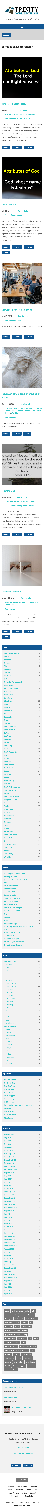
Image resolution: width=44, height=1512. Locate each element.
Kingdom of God (10, 800)
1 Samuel (9, 1042)
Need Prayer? (13, 1493)
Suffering (24, 408)
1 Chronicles (10, 1051)
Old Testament (10, 1026)
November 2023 (10, 1239)
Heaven (7, 784)
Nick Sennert (9, 1118)
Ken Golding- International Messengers (19, 1105)
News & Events (31, 1490)
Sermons (6, 35)
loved (36, 1338)
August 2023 (9, 1249)
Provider (16, 1354)
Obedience (9, 501)
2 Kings (8, 1048)
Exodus (7, 215)
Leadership (8, 809)
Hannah (24, 1323)
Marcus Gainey (10, 1115)
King (25, 1335)
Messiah (20, 411)
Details (5, 147)
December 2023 (10, 1236)
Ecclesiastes (10, 1057)
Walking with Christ (12, 932)
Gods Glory (8, 695)
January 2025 (9, 1195)
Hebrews (9, 1011)
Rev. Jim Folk (24, 110)
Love (6, 755)
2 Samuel (9, 1045)
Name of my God (11, 1346)
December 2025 (10, 1160)
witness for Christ (11, 1370)
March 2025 (8, 1189)
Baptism (7, 774)
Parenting (8, 746)
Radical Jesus (26, 1354)
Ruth (6, 920)
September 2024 (10, 1208)
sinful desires (30, 1362)
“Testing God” (9, 490)
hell (31, 1323)
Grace (6, 656)
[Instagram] (17, 1459)
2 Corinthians (9, 892)
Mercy (17, 1342)
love (30, 1338)
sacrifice (8, 1362)
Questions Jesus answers (14, 942)
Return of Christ (10, 835)
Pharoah (8, 1354)
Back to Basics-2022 (12, 911)
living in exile (22, 1338)
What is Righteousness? (14, 103)
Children (7, 714)
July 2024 (7, 1214)
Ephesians (9, 989)
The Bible (7, 666)
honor (17, 1327)
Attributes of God (12, 114)
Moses (7, 411)
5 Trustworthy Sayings (13, 945)
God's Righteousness (28, 114)
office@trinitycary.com (23, 1453)
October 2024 (9, 1204)
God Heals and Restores (21, 1407)
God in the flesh (31, 1319)
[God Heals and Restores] (7, 1411)
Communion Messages (13, 908)
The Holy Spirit (10, 790)
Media (9, 1490)
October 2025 (9, 1166)
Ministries (19, 1490)
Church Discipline (11, 685)
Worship (14, 413)
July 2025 (7, 1176)
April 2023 (8, 1255)
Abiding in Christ (10, 877)
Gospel (13, 411)
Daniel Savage (9, 1099)
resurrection (28, 1358)
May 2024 (7, 1220)
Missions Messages (11, 938)
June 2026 (8, 1141)
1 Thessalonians (12, 998)
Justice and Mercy (11, 885)
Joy (5, 679)
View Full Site (22, 1480)
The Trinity (8, 854)
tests (15, 1366)
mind (23, 1342)
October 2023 (9, 1243)
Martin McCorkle (10, 1083)
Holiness (7, 819)
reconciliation (9, 1358)
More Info (15, 1465)
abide (7, 1311)
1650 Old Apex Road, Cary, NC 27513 (22, 1433)
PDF (6, 253)
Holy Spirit (8, 1327)
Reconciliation (9, 831)
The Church (36, 411)
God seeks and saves (12, 1323)
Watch (17, 147)
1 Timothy (9, 1001)
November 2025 (10, 1163)
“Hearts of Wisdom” (12, 591)
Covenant (34, 602)
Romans (19, 118)
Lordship (8, 408)
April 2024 (8, 1223)
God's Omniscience (11, 796)
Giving (6, 793)
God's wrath (19, 1319)
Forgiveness (9, 816)
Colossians (10, 995)
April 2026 (8, 1147)
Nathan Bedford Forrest (28, 1346)
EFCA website (27, 1496)
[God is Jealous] (22, 197)
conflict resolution (11, 1315)
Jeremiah (26, 118)
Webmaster (15, 1496)
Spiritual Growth (10, 844)
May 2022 (7, 1290)
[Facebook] (20, 1459)
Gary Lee (7, 1108)
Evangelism (8, 717)
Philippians (10, 992)
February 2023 (9, 1262)
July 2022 (7, 1284)
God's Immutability (11, 726)
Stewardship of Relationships (17, 309)
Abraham (25, 602)
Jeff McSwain (9, 1102)
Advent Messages (11, 924)
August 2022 (9, 1281)
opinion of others (22, 1350)
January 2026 (9, 1157)
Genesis (9, 1029)
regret (19, 1358)
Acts (7, 977)
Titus (18, 320)
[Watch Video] (19, 1391)
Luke (7, 971)
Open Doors (9, 1350)
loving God (8, 1342)
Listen (29, 147)
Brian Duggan (9, 1096)
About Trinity (22, 1487)
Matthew (9, 965)
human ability (26, 1327)
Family (6, 777)
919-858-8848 (23, 1448)
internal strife (22, 1331)
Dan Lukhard (9, 1111)
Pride (6, 720)
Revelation (10, 1023)
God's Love (8, 736)
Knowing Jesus (10, 1338)
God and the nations (12, 1397)
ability (27, 1311)
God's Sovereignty (11, 653)
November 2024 (10, 1201)
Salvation (16, 408)
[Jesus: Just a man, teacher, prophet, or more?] (22, 386)
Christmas (8, 711)
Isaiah (8, 1060)
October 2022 (9, 1274)
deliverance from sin (27, 1315)
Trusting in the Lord (12, 898)
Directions (28, 1465)
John (7, 974)
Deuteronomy (10, 118)
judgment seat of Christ (13, 1335)
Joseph (6, 742)
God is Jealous (9, 204)
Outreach (8, 822)
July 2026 (7, 1138)
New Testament (10, 961)
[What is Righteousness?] (22, 96)
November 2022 (10, 1271)
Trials (6, 806)
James (8, 1014)
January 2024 (9, 1233)
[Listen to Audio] (22, 1391)
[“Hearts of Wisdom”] (22, 584)
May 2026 (7, 1144)
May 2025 (7, 1182)
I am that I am (10, 1331)
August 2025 (9, 1173)
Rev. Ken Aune (9, 1086)
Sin (27, 501)
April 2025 (8, 1185)
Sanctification (9, 730)
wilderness (31, 1366)
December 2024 (10, 1198)
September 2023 (10, 1246)
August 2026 (9, 1134)
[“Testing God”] (22, 483)
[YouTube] (23, 1459)
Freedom (7, 691)
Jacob (6, 704)
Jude (7, 1020)
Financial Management (13, 682)
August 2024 (9, 1211)
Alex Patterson (10, 1080)
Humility (7, 739)
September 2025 (10, 1169)
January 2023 (9, 1265)
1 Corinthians (28, 505)
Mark (8, 968)
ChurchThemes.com (22, 1505)
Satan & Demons (10, 838)
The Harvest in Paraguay (13, 1387)
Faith (6, 749)
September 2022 (10, 1278)
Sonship (8, 1366)
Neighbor (8, 669)
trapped (22, 1366)
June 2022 (8, 1287)
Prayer (22, 501)
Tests (6, 825)
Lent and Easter (10, 895)
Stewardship (9, 780)
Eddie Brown (9, 1092)
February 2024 (9, 1230)
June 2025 (8, 1179)
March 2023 (8, 1258)
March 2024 (8, 1227)
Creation (7, 761)
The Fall (7, 672)
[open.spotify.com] (27, 1459)
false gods (8, 1319)
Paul (32, 1350)
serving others (18, 1362)
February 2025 (9, 1192)
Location (33, 1487)
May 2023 (7, 1252)
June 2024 (8, 1217)
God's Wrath (9, 768)
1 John (8, 1017)
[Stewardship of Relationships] (22, 302)
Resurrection (9, 765)
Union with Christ (11, 889)
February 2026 (9, 1154)
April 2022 (8, 1293)
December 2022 (10, 1268)
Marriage (7, 663)
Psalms (8, 1054)
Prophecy (27, 411)
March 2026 (8, 1150)
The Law (7, 723)
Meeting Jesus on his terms (15, 873)
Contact (33, 1493)
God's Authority (35, 408)
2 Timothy (9, 1004)
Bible (33, 1311)
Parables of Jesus (10, 904)
